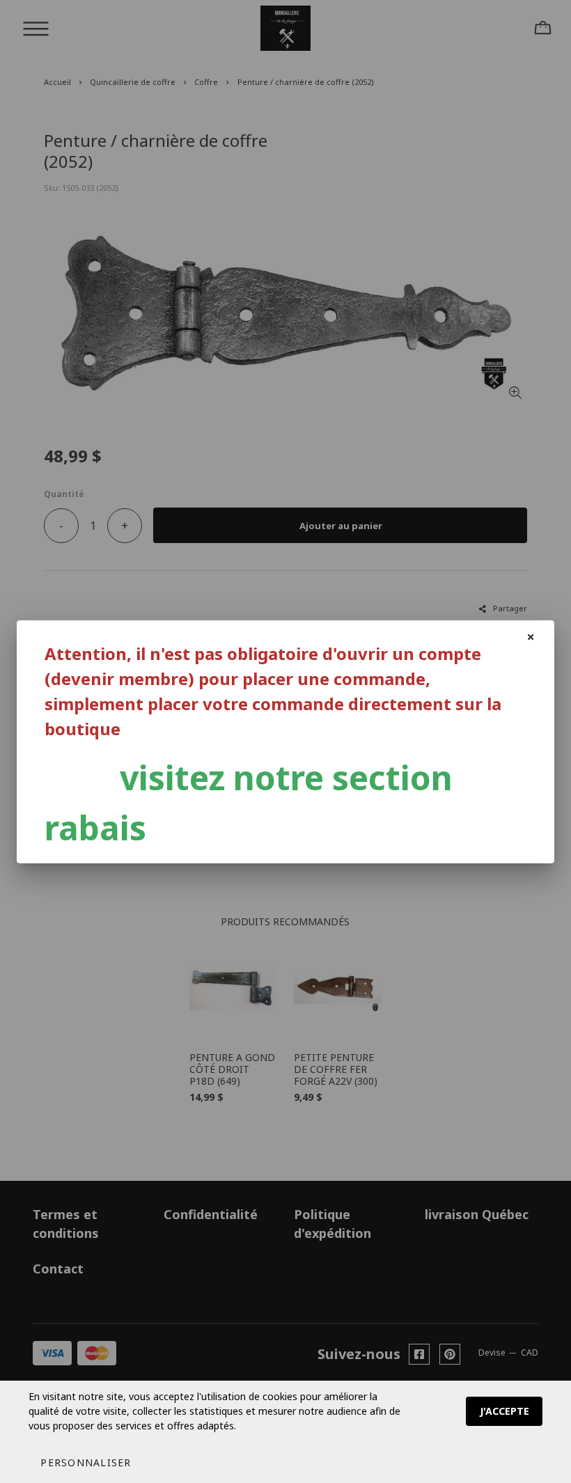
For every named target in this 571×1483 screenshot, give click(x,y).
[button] (86, 1462)
